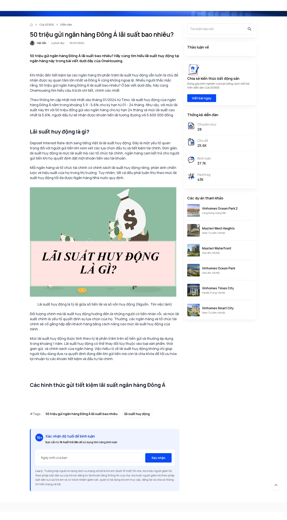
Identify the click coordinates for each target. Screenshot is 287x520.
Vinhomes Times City (218, 288)
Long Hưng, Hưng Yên (214, 213)
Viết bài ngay (201, 98)
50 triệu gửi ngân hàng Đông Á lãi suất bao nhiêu (82, 414)
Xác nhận (158, 458)
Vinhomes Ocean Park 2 (220, 208)
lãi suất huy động (137, 414)
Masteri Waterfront (216, 248)
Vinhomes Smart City (218, 308)
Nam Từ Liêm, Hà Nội (213, 233)
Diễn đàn (66, 24)
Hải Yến (41, 43)
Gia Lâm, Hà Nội (211, 253)
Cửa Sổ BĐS (46, 24)
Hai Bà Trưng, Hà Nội (213, 292)
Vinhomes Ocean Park (218, 268)
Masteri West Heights (218, 228)
